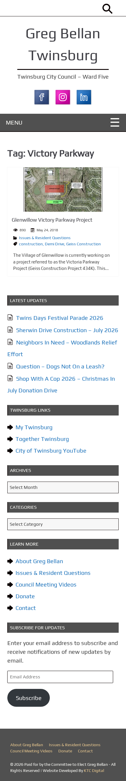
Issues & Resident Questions (45, 237)
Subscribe (29, 697)
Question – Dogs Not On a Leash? (60, 366)
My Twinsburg (34, 427)
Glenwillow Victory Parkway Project (52, 220)
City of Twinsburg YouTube (51, 450)
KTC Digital (94, 770)
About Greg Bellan (39, 561)
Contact (26, 607)
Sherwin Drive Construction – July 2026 (67, 330)
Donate (25, 596)
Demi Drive (54, 244)
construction (31, 244)
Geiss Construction (83, 244)
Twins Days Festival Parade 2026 (59, 317)
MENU (14, 122)
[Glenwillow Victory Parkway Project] (63, 189)
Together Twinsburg (42, 438)
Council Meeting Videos (46, 584)
